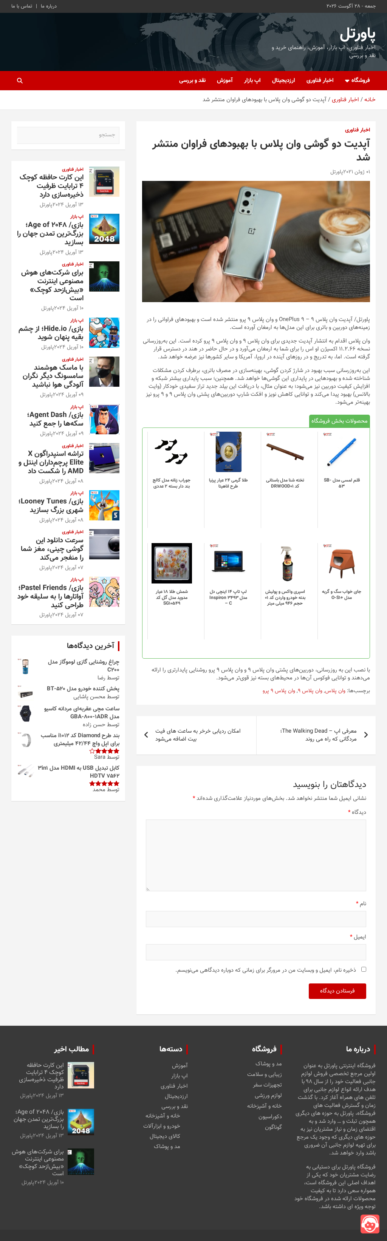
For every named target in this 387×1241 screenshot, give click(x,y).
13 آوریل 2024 (68, 205)
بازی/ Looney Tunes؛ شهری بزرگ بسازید (51, 506)
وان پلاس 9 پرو (279, 691)
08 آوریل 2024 (68, 481)
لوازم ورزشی (268, 1096)
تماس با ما (21, 6)
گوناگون (273, 1127)
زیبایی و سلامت (264, 1075)
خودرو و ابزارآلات (161, 1126)
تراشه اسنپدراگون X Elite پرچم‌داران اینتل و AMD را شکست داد (51, 463)
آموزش (225, 80)
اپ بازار (252, 80)
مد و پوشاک (268, 1064)
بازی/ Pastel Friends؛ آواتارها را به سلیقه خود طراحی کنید (50, 597)
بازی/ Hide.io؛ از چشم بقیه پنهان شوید (51, 333)
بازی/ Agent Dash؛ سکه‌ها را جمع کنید (55, 419)
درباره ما (49, 6)
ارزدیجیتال (283, 80)
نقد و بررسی (192, 80)
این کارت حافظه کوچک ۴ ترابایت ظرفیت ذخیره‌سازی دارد (52, 186)
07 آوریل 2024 (68, 568)
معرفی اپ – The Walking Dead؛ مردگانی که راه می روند (318, 735)
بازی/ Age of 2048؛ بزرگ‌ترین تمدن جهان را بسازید (50, 234)
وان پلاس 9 (310, 691)
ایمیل (358, 937)
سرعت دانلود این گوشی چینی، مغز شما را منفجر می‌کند (52, 549)
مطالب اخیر (71, 1049)
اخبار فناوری (320, 80)
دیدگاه (357, 813)
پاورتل (358, 34)
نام (361, 904)
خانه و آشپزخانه (264, 1106)
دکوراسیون (270, 1117)
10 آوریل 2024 (69, 308)
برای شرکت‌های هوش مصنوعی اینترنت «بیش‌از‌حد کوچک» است (52, 285)
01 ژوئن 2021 (356, 172)
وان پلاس (335, 691)
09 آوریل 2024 (68, 395)
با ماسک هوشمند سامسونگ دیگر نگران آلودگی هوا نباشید (53, 377)
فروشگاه (360, 80)
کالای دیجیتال (165, 1137)
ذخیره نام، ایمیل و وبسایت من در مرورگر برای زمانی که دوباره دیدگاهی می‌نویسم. (265, 970)
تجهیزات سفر (267, 1085)
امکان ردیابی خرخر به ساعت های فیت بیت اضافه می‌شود (198, 735)
